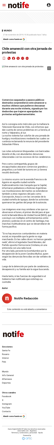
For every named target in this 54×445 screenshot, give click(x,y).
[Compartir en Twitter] (18, 58)
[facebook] (13, 58)
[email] (22, 58)
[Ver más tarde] (4, 58)
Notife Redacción (26, 298)
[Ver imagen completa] (49, 68)
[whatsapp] (9, 58)
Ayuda (40, 433)
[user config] (48, 5)
